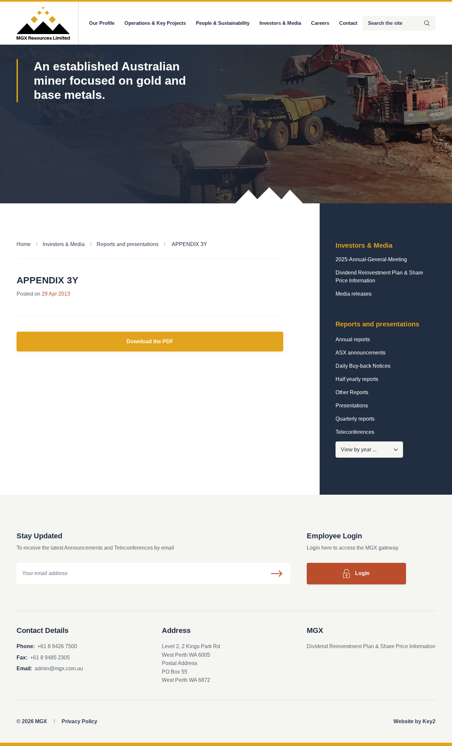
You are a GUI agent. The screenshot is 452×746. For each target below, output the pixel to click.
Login (362, 573)
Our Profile (101, 23)
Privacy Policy (79, 721)
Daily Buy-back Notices (363, 366)
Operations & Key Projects (155, 23)
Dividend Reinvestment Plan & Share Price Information (379, 276)
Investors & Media (280, 23)
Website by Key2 (414, 721)
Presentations (352, 405)
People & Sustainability (222, 23)
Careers (320, 23)
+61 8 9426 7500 (57, 646)
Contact (348, 23)
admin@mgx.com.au (59, 668)
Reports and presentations (127, 244)
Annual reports (353, 339)
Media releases (354, 294)
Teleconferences (355, 432)
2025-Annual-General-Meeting (371, 259)
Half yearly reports (357, 379)
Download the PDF (149, 341)
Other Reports (352, 392)
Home (24, 244)
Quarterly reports (355, 419)
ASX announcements (360, 352)
